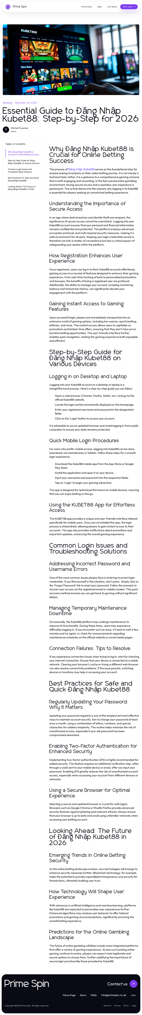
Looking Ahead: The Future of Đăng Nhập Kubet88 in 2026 (21, 187)
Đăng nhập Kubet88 (81, 169)
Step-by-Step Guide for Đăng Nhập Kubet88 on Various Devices (24, 161)
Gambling (7, 103)
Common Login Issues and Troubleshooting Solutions (20, 170)
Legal (133, 1005)
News (83, 995)
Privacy (117, 1005)
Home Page (69, 995)
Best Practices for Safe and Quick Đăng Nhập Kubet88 (23, 179)
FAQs (94, 995)
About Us (107, 1005)
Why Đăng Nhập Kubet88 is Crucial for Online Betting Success (23, 153)
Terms (126, 1005)
